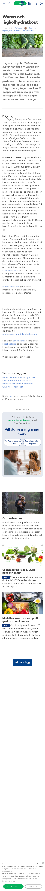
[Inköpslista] (35, 3)
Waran (31, 31)
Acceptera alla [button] (13, 886)
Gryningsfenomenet (12, 386)
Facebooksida (9, 343)
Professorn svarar (22, 31)
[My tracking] (29, 3)
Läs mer (34, 879)
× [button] (43, 863)
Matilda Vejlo (19, 28)
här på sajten (19, 340)
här (10, 396)
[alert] (22, 876)
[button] (22, 881)
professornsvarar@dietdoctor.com (19, 334)
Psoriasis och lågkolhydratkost (17, 383)
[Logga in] (41, 3)
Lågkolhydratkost (8, 31)
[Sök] (9, 3)
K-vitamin (32, 28)
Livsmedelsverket (11, 270)
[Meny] (3, 3)
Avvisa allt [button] (33, 886)
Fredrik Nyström (10, 286)
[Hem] (22, 3)
